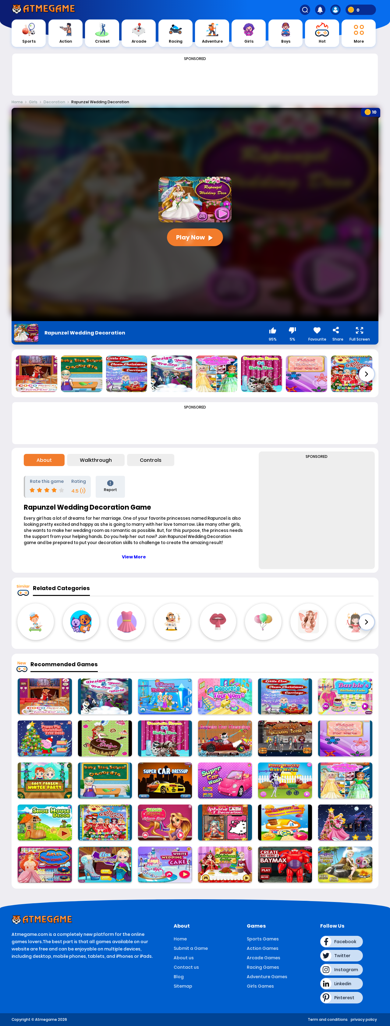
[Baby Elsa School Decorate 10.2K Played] (105, 780)
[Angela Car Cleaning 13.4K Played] (225, 738)
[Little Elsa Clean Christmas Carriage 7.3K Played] (285, 696)
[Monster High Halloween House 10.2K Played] (285, 738)
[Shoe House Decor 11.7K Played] (45, 822)
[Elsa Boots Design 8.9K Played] (105, 865)
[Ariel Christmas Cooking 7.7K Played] (225, 865)
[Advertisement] (195, 77)
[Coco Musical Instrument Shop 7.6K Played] (45, 696)
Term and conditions (328, 1019)
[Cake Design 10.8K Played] (105, 738)
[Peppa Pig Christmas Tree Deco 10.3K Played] (45, 738)
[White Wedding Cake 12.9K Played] (165, 865)
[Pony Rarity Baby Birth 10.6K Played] (285, 780)
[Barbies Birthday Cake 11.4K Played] (345, 696)
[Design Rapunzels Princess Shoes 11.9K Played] (165, 822)
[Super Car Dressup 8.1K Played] (165, 780)
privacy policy (364, 1019)
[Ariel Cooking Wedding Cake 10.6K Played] (45, 865)
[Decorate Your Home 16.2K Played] (225, 696)
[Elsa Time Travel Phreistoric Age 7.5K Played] (345, 865)
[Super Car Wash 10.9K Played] (225, 780)
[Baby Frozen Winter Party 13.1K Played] (45, 780)
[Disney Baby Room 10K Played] (165, 696)
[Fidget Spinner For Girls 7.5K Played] (345, 738)
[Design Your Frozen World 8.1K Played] (105, 696)
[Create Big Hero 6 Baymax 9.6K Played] (285, 865)
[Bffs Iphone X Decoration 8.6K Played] (225, 822)
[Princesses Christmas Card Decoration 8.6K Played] (105, 822)
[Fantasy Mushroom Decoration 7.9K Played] (285, 822)
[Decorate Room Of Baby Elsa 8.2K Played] (165, 738)
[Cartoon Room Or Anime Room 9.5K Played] (345, 780)
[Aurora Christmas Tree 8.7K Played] (345, 822)
